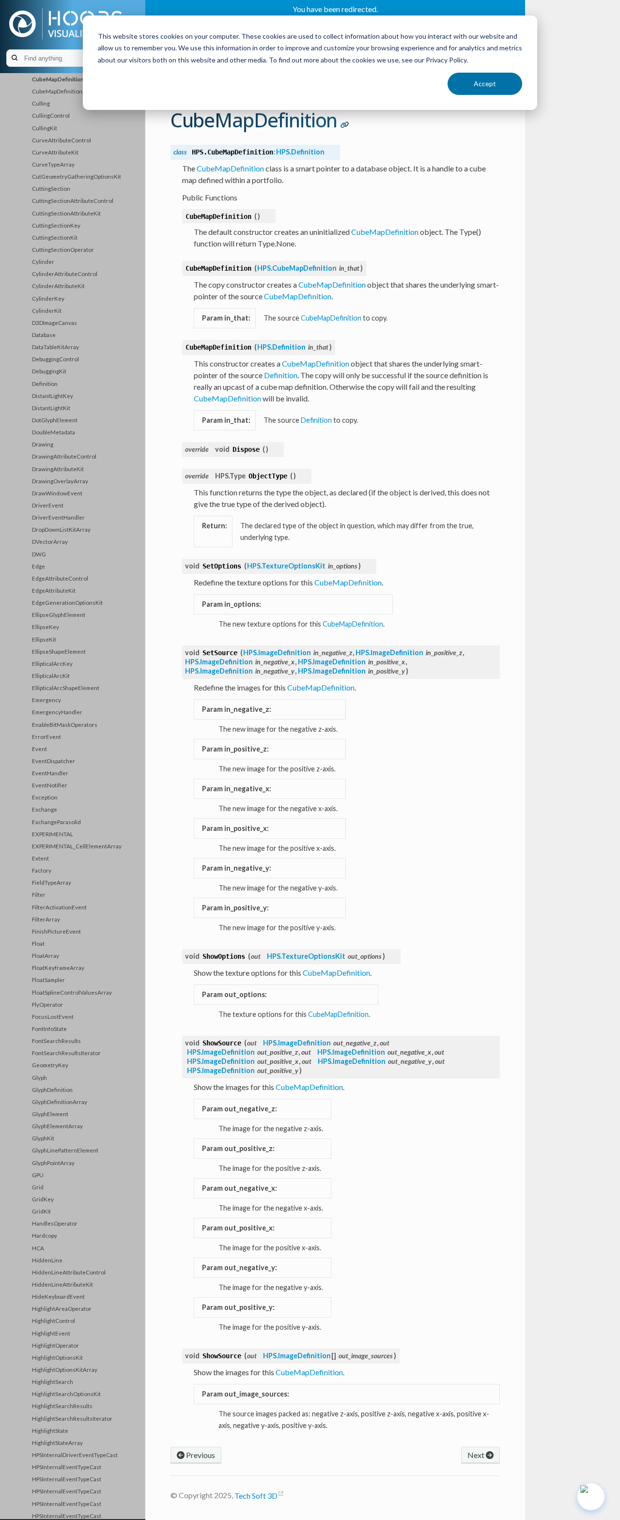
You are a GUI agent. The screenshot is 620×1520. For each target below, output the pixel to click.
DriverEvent (47, 505)
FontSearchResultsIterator (66, 1052)
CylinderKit (47, 310)
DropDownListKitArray (61, 529)
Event (39, 748)
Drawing (42, 444)
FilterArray (46, 919)
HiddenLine (47, 1260)
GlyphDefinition (52, 1089)
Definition (45, 383)
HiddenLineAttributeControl (69, 1272)
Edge (38, 566)
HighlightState (50, 1430)
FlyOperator (47, 1004)
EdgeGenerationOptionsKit (67, 602)
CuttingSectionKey (56, 225)
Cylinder (43, 261)
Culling (41, 103)
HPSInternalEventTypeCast (66, 1466)
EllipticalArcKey (52, 663)
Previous (200, 1454)
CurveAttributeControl (61, 140)
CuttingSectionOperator (63, 249)
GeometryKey (50, 1064)
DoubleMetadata (53, 432)
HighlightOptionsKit (57, 1357)
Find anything (77, 58)
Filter (39, 894)
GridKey (43, 1199)
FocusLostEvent (53, 1016)
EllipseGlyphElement (58, 614)
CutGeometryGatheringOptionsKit (76, 176)
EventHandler (50, 772)
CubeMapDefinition (58, 79)
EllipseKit (44, 639)
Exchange (44, 809)
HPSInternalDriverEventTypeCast (75, 1454)
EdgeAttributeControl (60, 578)
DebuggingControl (55, 358)
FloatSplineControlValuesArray (72, 992)
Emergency (46, 699)
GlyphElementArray (57, 1125)
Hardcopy (44, 1235)
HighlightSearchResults (62, 1405)
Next (476, 1454)
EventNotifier (49, 785)
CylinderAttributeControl (64, 273)
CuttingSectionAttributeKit (66, 213)
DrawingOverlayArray (60, 480)
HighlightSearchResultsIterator (72, 1418)
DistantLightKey (52, 395)
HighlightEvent (51, 1333)
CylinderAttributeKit (58, 285)
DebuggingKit (49, 371)
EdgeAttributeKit (54, 590)
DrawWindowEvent (57, 493)
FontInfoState (49, 1028)
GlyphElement (50, 1113)
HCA (38, 1247)
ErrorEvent (46, 736)
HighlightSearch (52, 1381)
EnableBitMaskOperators (64, 724)
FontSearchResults (56, 1040)
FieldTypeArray (51, 882)
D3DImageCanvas (54, 322)
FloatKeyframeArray (58, 967)
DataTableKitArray (55, 346)
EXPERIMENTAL (52, 833)
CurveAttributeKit (55, 152)
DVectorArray (50, 541)
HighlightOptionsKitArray (64, 1369)
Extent (40, 858)
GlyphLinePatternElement (65, 1150)
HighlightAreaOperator (62, 1308)
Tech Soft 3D (256, 1495)
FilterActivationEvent (59, 907)
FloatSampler (48, 979)
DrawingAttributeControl (64, 456)
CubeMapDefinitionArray (64, 91)
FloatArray (45, 955)
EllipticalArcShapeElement (65, 687)
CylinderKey (48, 298)
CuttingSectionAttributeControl (72, 200)
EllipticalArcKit (51, 675)
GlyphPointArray (53, 1162)
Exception (45, 797)
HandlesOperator (55, 1223)
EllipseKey (45, 626)
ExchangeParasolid (56, 821)
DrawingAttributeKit (58, 468)
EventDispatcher (53, 760)
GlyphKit (43, 1138)
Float (38, 943)
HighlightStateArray (57, 1442)
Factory (41, 870)
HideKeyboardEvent (58, 1296)
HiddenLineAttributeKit (62, 1284)
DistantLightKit (51, 407)
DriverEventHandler (58, 517)
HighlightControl (53, 1320)
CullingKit (44, 127)
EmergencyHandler (57, 711)
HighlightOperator (55, 1345)
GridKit (41, 1211)
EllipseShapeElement (59, 651)
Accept (485, 83)
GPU (38, 1174)
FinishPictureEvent (56, 931)
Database (44, 334)
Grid (38, 1186)
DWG (39, 554)
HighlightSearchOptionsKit (66, 1393)
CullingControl (51, 115)
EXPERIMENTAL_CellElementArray (77, 846)
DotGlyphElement (55, 419)
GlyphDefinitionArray (59, 1101)
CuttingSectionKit (55, 237)
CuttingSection (51, 188)
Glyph (39, 1077)
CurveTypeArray (53, 164)
